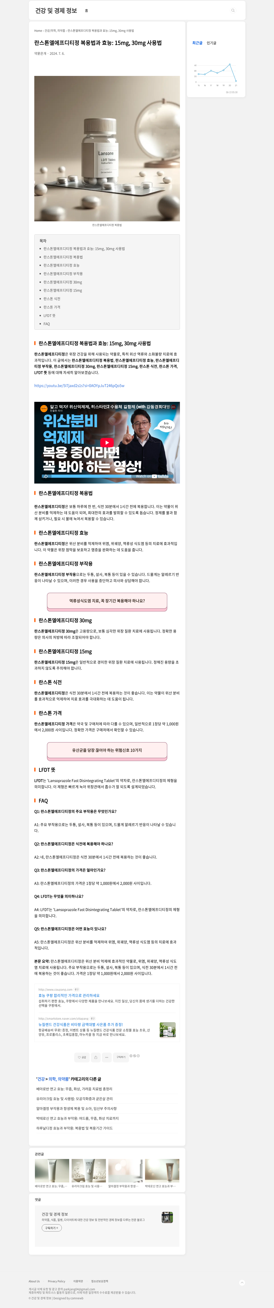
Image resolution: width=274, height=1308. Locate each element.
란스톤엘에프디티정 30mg (63, 281)
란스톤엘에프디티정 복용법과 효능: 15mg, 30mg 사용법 (84, 248)
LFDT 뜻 (50, 315)
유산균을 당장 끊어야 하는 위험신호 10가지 (107, 750)
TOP (242, 1283)
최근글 (197, 42)
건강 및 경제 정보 (56, 10)
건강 (41, 1079)
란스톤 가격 (52, 306)
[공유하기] (96, 1057)
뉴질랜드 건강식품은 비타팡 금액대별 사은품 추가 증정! (81, 1024)
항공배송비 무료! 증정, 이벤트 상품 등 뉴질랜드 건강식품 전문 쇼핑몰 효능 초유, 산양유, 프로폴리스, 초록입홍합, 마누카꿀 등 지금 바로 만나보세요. (94, 1032)
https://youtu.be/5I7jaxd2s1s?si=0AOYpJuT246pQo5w (79, 385)
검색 (233, 10)
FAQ (47, 323)
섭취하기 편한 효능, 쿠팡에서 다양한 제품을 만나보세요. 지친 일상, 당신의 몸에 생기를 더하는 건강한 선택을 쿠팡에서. (107, 1003)
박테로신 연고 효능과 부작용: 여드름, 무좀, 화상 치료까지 (77, 1118)
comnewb (76, 1298)
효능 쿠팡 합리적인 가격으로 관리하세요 (69, 995)
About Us (34, 1281)
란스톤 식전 (52, 298)
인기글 (211, 42)
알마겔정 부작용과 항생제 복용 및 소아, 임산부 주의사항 (76, 1108)
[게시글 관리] (107, 1057)
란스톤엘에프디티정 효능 (62, 265)
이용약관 (78, 1281)
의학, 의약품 (59, 1079)
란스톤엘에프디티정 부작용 (63, 273)
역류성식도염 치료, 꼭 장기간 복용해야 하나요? (107, 601)
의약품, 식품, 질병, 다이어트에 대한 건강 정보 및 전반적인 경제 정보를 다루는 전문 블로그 (93, 1220)
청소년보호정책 (99, 1281)
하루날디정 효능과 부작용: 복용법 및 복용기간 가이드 (74, 1128)
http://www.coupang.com (55, 989)
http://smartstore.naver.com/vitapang (63, 1018)
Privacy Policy (56, 1281)
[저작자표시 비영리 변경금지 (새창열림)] (134, 1055)
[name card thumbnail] (167, 1217)
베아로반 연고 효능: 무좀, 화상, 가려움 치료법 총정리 (74, 1088)
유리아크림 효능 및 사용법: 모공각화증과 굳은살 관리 (74, 1098)
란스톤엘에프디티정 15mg (63, 290)
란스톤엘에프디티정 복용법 (63, 256)
